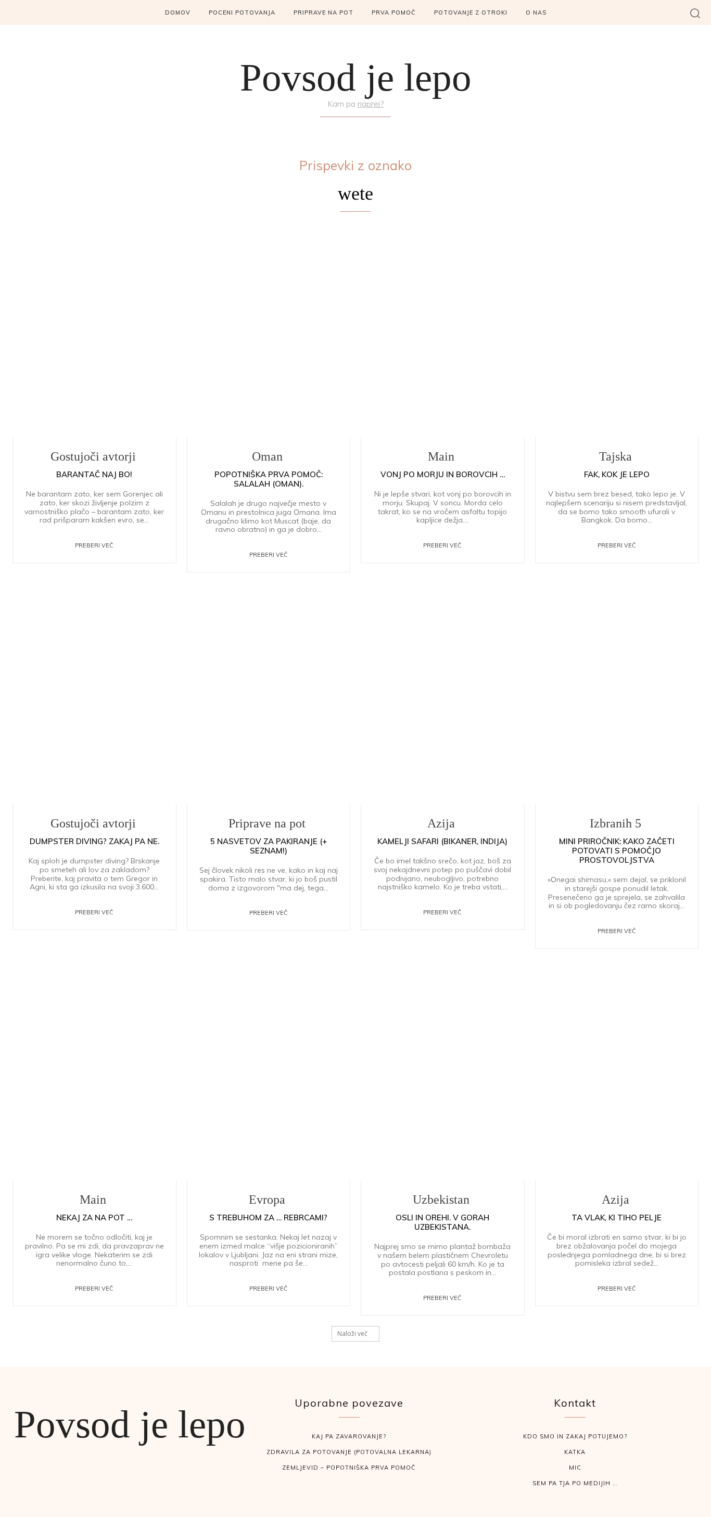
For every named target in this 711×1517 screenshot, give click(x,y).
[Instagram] (355, 129)
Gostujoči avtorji (93, 456)
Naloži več (352, 1333)
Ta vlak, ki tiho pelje (617, 1217)
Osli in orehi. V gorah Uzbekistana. (442, 1222)
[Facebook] (331, 129)
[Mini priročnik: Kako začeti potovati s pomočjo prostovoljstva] (617, 697)
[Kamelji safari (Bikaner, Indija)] (443, 697)
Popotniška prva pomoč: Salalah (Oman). (268, 479)
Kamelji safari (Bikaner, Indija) (442, 841)
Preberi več (94, 545)
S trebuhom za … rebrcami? (268, 1217)
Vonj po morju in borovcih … (442, 474)
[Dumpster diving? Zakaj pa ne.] (94, 697)
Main (441, 456)
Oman (267, 456)
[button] (695, 12)
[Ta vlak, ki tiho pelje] (617, 1073)
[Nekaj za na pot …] (94, 1073)
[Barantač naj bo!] (94, 330)
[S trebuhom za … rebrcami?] (269, 1073)
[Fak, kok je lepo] (617, 330)
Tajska (615, 456)
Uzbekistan (441, 1199)
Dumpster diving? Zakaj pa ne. (94, 841)
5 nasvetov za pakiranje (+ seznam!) (268, 846)
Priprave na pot (267, 823)
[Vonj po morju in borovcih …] (443, 330)
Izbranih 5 (615, 823)
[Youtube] (380, 129)
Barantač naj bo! (94, 474)
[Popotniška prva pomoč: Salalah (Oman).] (269, 330)
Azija (441, 823)
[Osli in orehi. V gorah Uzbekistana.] (443, 1073)
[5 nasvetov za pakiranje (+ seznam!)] (269, 697)
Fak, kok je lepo (617, 474)
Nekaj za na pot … (94, 1217)
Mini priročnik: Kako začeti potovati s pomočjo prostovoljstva (617, 850)
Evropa (267, 1199)
